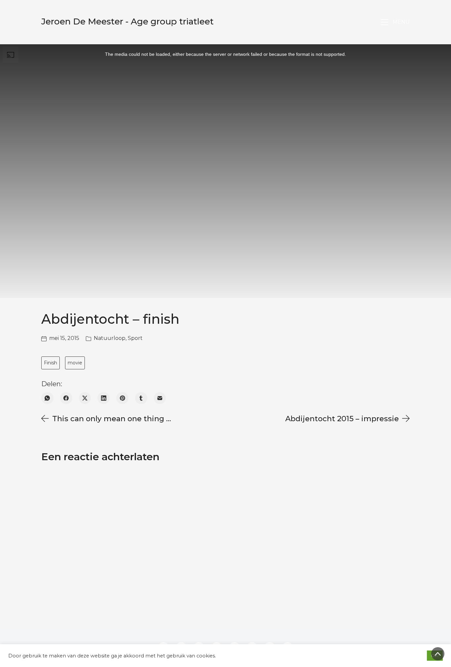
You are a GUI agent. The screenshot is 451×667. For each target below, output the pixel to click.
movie (75, 363)
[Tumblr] (141, 398)
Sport (135, 338)
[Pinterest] (122, 398)
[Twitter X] (85, 398)
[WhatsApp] (47, 398)
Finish (50, 363)
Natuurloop (109, 338)
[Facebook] (66, 398)
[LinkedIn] (103, 398)
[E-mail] (160, 398)
